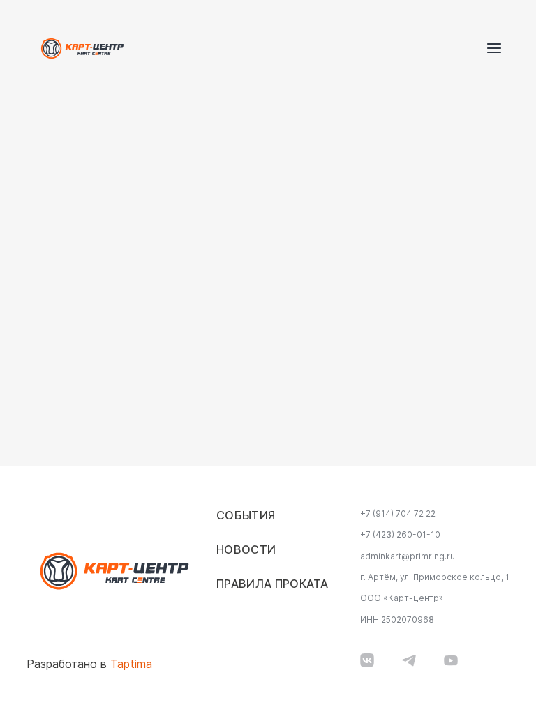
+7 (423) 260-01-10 (400, 535)
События (245, 515)
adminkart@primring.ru (407, 556)
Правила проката (272, 584)
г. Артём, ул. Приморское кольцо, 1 (434, 577)
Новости (246, 549)
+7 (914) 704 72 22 (398, 514)
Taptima (131, 664)
